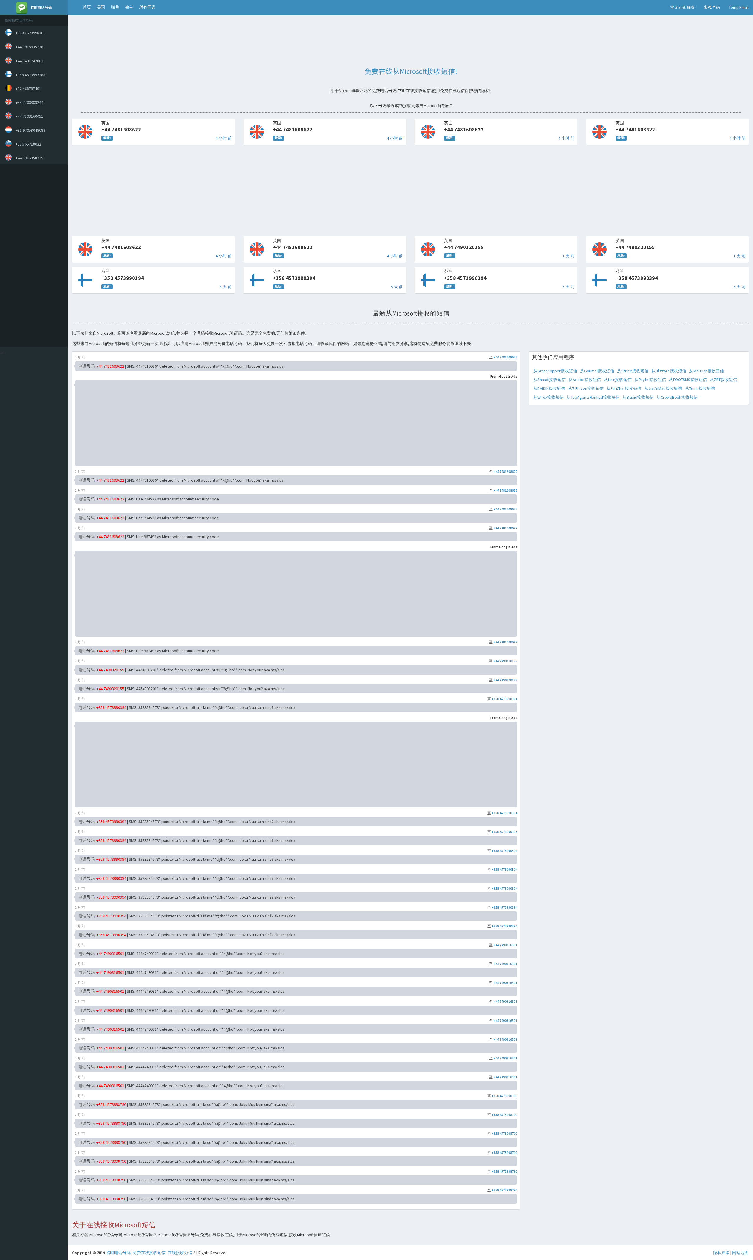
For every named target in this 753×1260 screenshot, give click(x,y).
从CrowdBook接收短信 (677, 397)
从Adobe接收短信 (585, 379)
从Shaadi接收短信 (549, 379)
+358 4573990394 (504, 699)
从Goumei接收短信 (597, 370)
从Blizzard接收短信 (669, 370)
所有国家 (147, 7)
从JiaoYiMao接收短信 (663, 388)
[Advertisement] (32, 255)
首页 (87, 7)
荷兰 (129, 7)
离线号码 (712, 7)
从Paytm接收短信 (650, 379)
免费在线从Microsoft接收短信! (410, 71)
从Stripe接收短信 (633, 370)
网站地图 (740, 1252)
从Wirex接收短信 (548, 397)
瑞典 (115, 7)
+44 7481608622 (505, 357)
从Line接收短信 (618, 379)
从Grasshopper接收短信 (555, 370)
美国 (101, 7)
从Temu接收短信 (700, 388)
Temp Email (739, 7)
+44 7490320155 (505, 661)
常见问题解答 (682, 7)
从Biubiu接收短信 (638, 397)
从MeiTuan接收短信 (706, 370)
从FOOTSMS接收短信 (688, 379)
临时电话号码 (118, 1252)
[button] (74, 7)
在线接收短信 (180, 1252)
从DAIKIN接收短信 (549, 388)
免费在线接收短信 (149, 1252)
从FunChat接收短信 (624, 388)
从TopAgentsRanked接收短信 (593, 397)
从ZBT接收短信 (723, 379)
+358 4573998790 (504, 1096)
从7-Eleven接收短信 (586, 388)
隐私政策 (721, 1252)
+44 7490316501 (505, 945)
